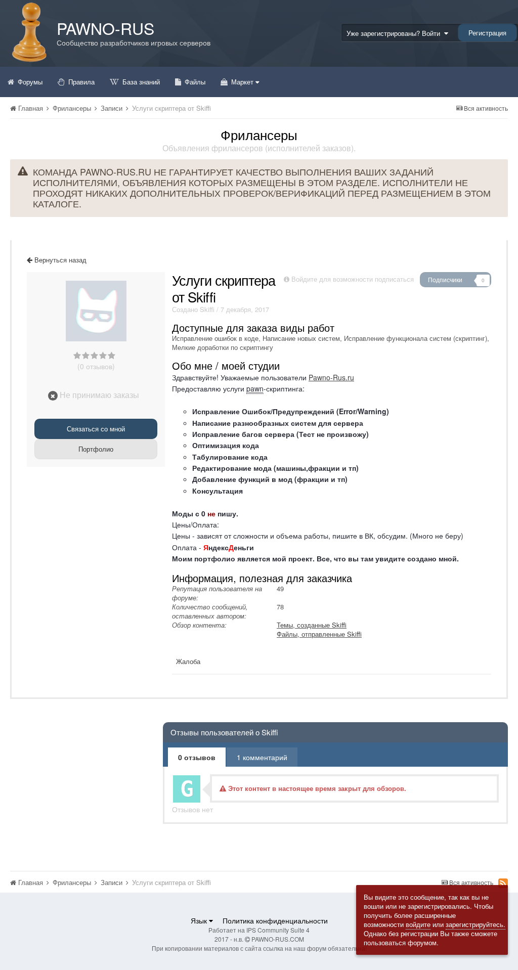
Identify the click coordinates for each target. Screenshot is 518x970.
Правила (80, 81)
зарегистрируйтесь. (475, 924)
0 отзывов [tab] (196, 757)
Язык (200, 920)
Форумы (29, 81)
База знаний (140, 81)
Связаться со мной (96, 428)
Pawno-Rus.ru (331, 377)
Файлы (194, 81)
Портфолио (95, 449)
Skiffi (207, 309)
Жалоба (188, 661)
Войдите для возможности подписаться (352, 279)
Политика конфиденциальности (275, 920)
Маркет (242, 81)
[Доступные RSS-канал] (503, 883)
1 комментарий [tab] (262, 757)
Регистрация (487, 32)
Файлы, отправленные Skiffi (319, 634)
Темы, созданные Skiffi (312, 625)
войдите (418, 924)
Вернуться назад (59, 259)
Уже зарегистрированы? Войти (395, 33)
